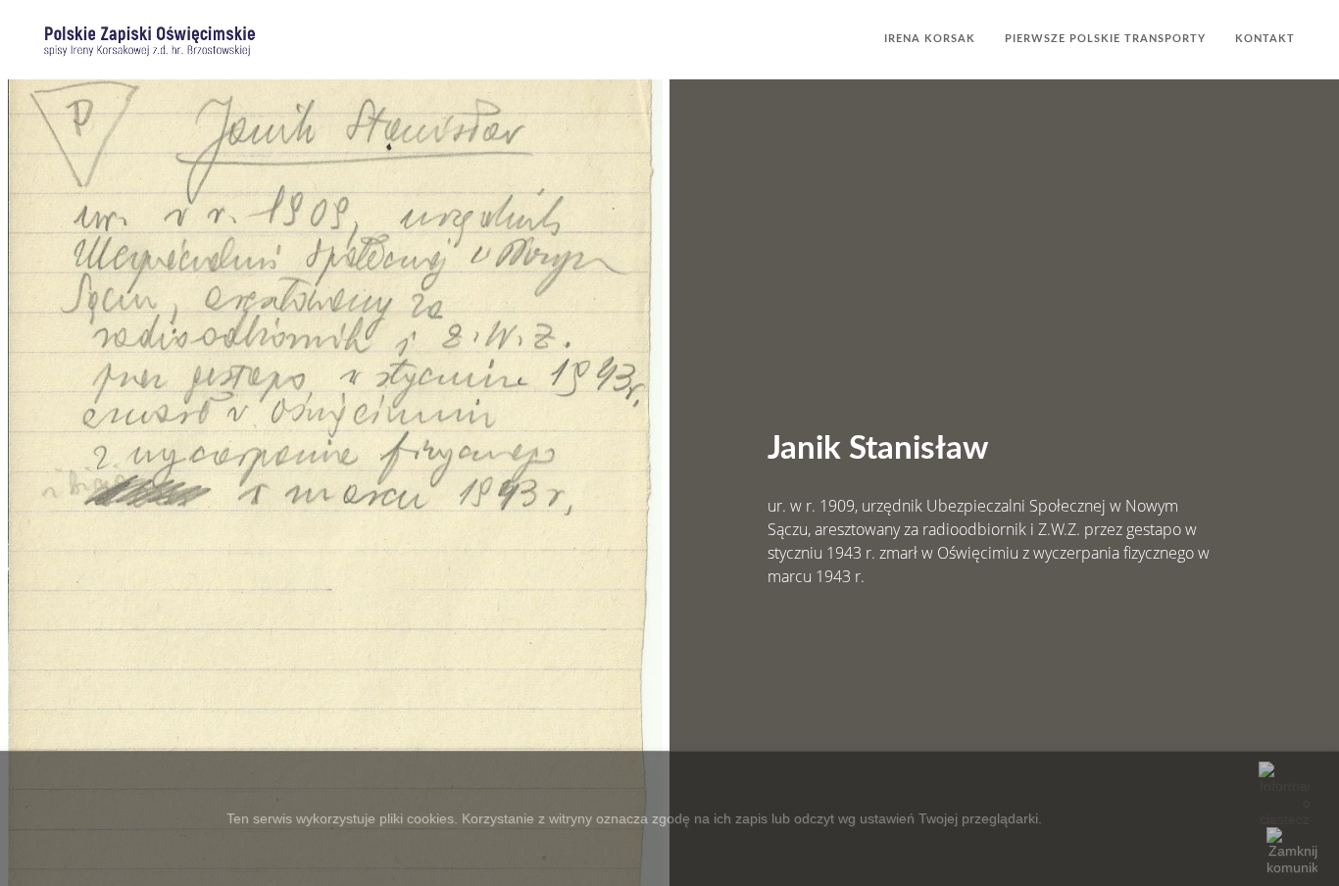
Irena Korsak (929, 38)
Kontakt (1265, 38)
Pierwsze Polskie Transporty (1105, 38)
